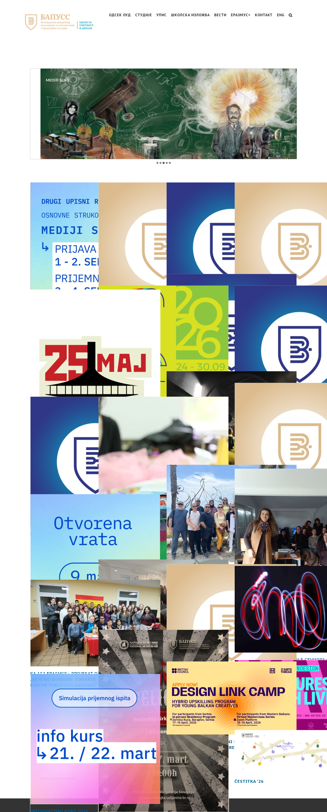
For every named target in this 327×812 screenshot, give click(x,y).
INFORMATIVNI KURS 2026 (59, 790)
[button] (291, 15)
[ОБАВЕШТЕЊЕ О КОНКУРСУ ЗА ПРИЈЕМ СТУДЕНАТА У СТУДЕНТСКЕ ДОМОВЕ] (232, 318)
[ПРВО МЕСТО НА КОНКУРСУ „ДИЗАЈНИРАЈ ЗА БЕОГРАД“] (95, 349)
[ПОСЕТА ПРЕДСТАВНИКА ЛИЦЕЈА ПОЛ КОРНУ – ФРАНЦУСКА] (163, 575)
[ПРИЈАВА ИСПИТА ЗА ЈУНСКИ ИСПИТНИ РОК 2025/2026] (95, 440)
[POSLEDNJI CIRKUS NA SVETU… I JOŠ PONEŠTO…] (163, 700)
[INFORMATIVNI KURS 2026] (95, 718)
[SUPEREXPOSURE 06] (163, 356)
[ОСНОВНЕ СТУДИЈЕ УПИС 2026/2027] (95, 242)
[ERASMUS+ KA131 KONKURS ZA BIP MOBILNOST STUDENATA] (232, 608)
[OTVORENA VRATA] (95, 538)
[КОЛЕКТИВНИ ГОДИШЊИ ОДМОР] (232, 226)
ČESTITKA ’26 (249, 760)
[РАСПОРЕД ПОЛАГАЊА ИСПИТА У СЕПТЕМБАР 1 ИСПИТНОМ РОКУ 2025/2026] (163, 226)
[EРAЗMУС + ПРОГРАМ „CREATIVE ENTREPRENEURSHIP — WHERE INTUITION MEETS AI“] (232, 399)
